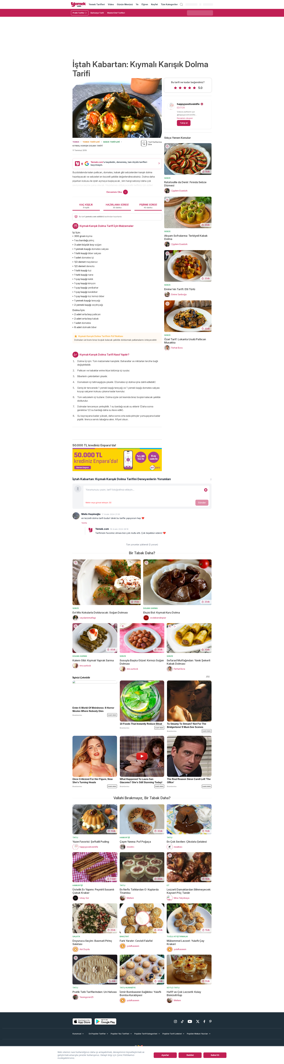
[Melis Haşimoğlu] (76, 515)
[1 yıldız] (175, 88)
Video (111, 4)
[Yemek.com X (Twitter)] (197, 1021)
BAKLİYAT (124, 936)
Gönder (202, 502)
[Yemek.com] (78, 4)
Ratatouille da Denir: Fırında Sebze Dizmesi (185, 184)
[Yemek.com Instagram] (175, 1021)
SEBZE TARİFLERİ (111, 142)
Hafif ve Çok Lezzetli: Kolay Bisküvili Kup (184, 993)
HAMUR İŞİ (125, 837)
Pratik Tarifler (78, 13)
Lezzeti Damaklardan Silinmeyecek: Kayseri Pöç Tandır (189, 891)
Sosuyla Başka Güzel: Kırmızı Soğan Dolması (142, 662)
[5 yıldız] (194, 88)
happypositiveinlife (188, 104)
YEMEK (75, 142)
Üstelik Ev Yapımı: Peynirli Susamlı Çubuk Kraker (93, 891)
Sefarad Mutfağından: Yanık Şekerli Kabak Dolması (188, 662)
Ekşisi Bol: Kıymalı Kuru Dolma (161, 612)
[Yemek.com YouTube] (190, 1021)
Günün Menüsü (125, 4)
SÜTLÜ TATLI (173, 987)
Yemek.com (102, 528)
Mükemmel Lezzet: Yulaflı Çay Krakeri (185, 942)
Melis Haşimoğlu (90, 514)
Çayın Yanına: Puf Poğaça (135, 841)
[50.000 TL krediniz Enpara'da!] (117, 459)
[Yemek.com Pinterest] (210, 1021)
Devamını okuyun (185, 118)
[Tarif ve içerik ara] (181, 4)
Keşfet (154, 4)
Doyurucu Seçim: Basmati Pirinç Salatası (92, 942)
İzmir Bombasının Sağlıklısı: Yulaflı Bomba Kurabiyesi (140, 993)
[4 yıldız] (190, 88)
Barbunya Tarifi (97, 13)
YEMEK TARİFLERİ (91, 142)
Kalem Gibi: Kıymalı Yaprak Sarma (93, 660)
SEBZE (167, 178)
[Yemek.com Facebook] (204, 1021)
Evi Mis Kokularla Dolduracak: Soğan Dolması (100, 612)
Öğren (144, 4)
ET (168, 885)
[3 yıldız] (185, 88)
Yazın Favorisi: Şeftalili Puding (90, 841)
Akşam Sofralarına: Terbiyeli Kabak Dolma (186, 237)
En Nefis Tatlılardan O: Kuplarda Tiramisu (139, 891)
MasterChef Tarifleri (116, 13)
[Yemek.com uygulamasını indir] (82, 1021)
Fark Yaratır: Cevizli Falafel (136, 940)
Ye (137, 4)
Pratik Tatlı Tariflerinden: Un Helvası (94, 991)
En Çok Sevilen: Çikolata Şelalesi (187, 841)
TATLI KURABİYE (128, 987)
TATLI (75, 837)
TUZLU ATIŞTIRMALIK (177, 936)
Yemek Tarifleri (97, 4)
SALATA (76, 936)
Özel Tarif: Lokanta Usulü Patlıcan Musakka (185, 341)
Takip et (184, 123)
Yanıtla (84, 523)
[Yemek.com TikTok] (182, 1021)
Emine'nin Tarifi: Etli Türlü (179, 289)
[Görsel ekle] (205, 490)
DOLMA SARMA (150, 608)
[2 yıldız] (180, 88)
